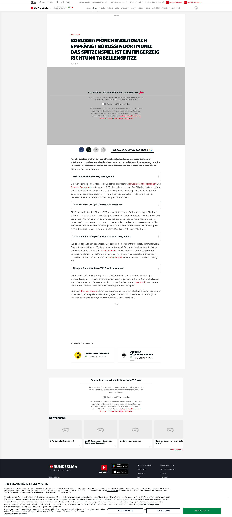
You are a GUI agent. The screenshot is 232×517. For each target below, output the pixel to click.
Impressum (164, 477)
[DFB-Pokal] (57, 2)
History (133, 7)
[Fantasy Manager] (185, 2)
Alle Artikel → (176, 450)
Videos (140, 7)
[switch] (104, 104)
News (94, 7)
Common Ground (118, 2)
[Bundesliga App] (167, 2)
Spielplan (102, 7)
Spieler (172, 7)
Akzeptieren (200, 511)
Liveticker (124, 7)
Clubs (117, 7)
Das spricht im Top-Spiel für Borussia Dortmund (98, 205)
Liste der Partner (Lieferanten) (15, 514)
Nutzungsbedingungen (168, 469)
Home (88, 7)
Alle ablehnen (163, 511)
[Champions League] (62, 2)
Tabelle (110, 7)
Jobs (139, 477)
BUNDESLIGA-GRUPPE (153, 2)
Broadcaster (84, 2)
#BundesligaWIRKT (99, 2)
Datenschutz (141, 469)
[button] (195, 7)
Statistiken (156, 7)
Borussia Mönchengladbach (142, 184)
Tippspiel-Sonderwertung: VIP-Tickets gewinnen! (98, 268)
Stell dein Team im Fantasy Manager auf (93, 176)
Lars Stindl (140, 282)
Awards (165, 7)
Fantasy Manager (194, 2)
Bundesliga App (175, 2)
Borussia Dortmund (80, 187)
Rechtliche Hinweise (144, 465)
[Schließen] (228, 497)
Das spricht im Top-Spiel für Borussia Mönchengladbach (102, 236)
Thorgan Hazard (89, 291)
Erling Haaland (108, 251)
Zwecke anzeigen (125, 511)
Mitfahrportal (135, 2)
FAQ (178, 7)
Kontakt (163, 473)
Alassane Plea (115, 258)
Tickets (147, 7)
